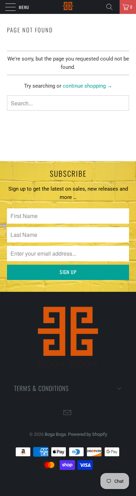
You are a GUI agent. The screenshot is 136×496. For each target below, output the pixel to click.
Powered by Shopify (87, 434)
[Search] (112, 7)
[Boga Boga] (68, 7)
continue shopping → (87, 86)
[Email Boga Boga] (67, 413)
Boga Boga (55, 434)
